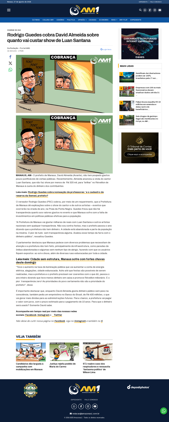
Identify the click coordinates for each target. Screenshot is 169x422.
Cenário (60, 20)
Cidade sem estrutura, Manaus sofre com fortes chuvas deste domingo (60, 261)
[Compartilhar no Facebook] (10, 57)
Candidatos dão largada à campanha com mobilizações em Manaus (29, 367)
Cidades (92, 20)
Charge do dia (14, 30)
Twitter (57, 315)
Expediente (143, 2)
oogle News (107, 49)
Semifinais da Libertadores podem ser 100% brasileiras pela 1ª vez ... (148, 75)
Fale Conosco (156, 2)
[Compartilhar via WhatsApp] (10, 70)
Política (71, 20)
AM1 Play (123, 20)
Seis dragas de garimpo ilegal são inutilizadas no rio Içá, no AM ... (147, 118)
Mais (113, 20)
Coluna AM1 (48, 20)
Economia (103, 20)
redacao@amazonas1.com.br (85, 414)
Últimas (36, 20)
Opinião (81, 20)
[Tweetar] (10, 63)
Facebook (30, 315)
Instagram (43, 315)
